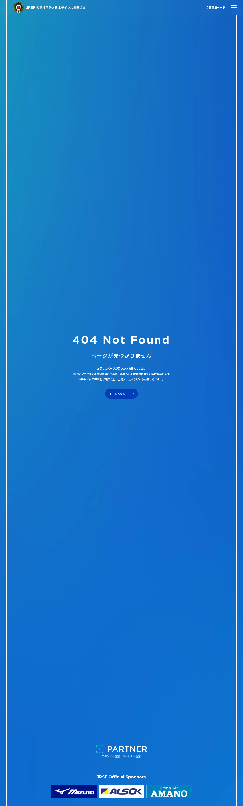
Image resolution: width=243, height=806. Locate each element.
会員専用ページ (215, 7)
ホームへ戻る (117, 393)
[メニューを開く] (234, 7)
